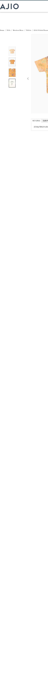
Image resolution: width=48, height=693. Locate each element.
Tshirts (28, 30)
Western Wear (18, 30)
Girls (8, 30)
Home (2, 30)
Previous (28, 78)
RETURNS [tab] (36, 120)
